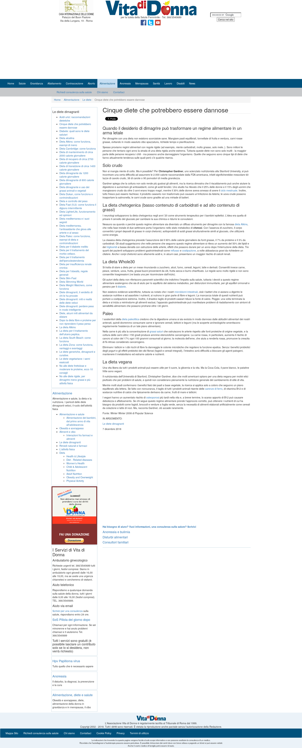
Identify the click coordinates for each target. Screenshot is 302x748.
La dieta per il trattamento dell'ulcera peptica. (73, 332)
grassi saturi (156, 331)
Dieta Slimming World (71, 281)
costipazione (189, 250)
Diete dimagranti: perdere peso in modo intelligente (76, 307)
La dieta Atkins (67, 327)
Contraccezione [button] (74, 83)
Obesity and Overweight (79, 477)
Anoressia (59, 676)
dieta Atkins (241, 224)
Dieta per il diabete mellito (73, 246)
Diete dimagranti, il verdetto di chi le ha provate (75, 293)
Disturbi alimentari (115, 537)
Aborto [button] (91, 83)
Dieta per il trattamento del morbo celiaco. (74, 251)
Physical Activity (75, 480)
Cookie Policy (103, 733)
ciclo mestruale (229, 190)
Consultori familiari (115, 542)
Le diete (86, 99)
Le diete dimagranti (113, 423)
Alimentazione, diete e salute (72, 694)
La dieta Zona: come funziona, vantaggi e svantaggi (76, 346)
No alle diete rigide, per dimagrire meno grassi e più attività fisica (74, 379)
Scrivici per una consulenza (67, 611)
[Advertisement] (151, 52)
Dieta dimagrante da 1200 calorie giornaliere (73, 174)
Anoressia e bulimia (116, 531)
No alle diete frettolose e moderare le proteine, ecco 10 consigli (76, 369)
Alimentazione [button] (107, 83)
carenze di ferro (213, 388)
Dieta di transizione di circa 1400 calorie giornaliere (77, 167)
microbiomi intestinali (186, 292)
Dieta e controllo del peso (73, 201)
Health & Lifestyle (76, 456)
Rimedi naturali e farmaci (73, 445)
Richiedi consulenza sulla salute (74, 92)
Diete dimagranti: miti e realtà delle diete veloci (75, 300)
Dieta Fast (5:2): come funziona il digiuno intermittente (77, 206)
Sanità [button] (156, 83)
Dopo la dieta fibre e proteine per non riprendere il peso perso (77, 321)
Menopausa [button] (141, 83)
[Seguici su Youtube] (158, 22)
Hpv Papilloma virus (66, 661)
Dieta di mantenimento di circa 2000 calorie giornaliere (76, 153)
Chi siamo (102, 92)
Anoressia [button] (125, 83)
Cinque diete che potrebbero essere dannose (75, 125)
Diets (62, 452)
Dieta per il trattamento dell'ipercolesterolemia (72, 258)
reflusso (175, 250)
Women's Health (75, 463)
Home (11, 83)
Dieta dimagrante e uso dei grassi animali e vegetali (74, 188)
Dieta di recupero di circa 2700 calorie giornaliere (76, 160)
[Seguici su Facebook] (144, 22)
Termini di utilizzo (139, 733)
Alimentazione (71, 99)
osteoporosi (152, 397)
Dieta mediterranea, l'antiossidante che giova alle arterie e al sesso (75, 229)
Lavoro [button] (168, 83)
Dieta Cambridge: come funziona (77, 148)
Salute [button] (22, 83)
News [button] (192, 83)
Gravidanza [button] (36, 83)
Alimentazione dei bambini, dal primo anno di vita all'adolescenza (81, 421)
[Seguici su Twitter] (151, 22)
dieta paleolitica (130, 319)
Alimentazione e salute (71, 414)
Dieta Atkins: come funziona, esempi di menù (75, 143)
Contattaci (118, 92)
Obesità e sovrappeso (71, 428)
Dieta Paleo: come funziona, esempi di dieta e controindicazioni (75, 239)
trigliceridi (112, 247)
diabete (122, 286)
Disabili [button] (181, 83)
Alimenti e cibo (67, 431)
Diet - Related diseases (79, 459)
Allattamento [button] (54, 83)
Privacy (121, 733)
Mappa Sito (12, 733)
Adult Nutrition (74, 473)
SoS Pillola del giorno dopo (71, 619)
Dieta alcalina (66, 138)
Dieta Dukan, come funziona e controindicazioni (76, 195)
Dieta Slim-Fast (67, 278)
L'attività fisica (67, 449)
